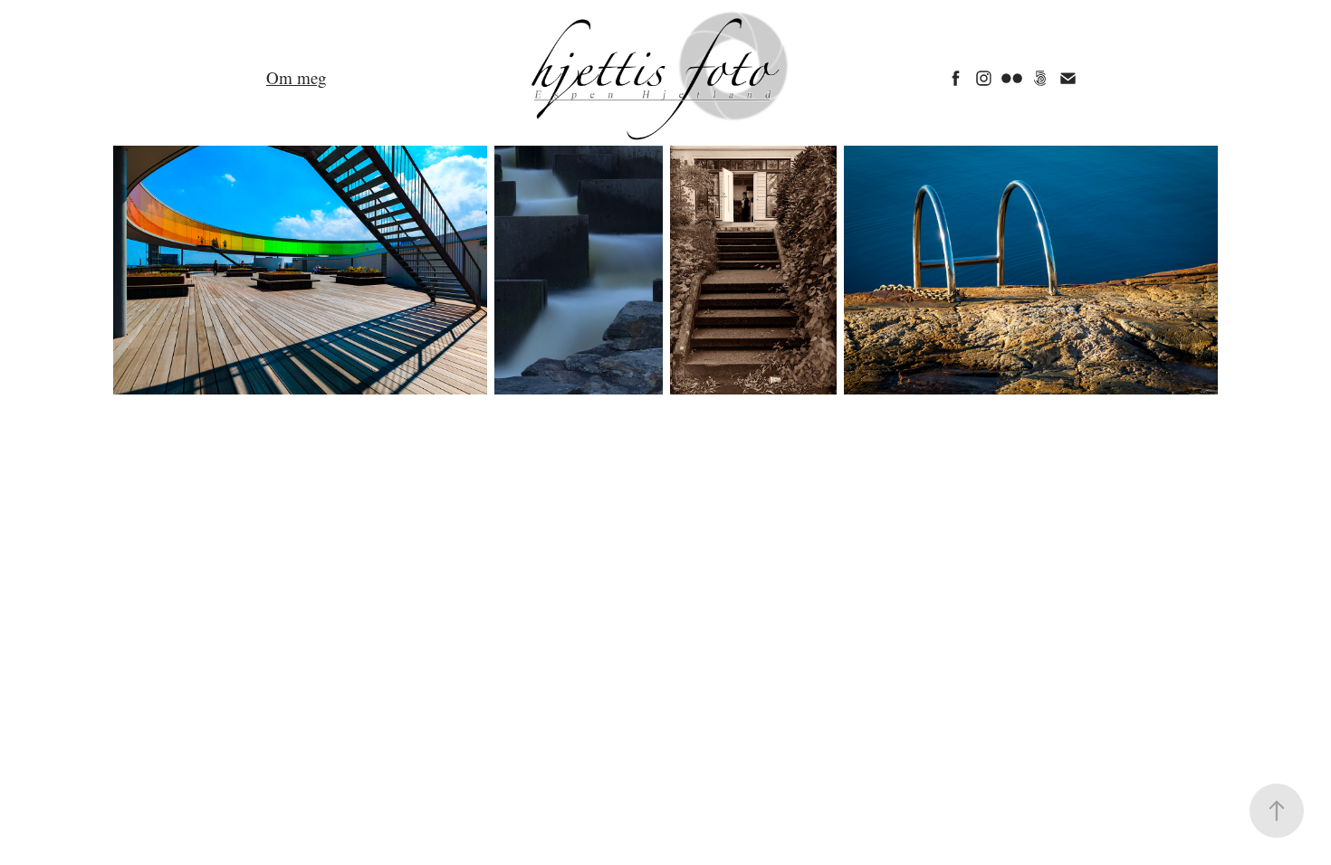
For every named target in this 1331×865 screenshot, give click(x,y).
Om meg (296, 77)
